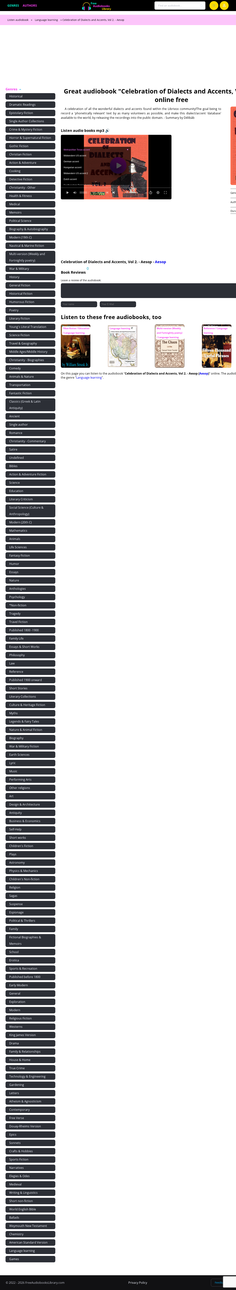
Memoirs (15, 212)
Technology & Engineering (27, 1076)
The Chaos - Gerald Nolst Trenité (168, 329)
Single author (18, 425)
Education (16, 491)
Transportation (19, 385)
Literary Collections (22, 697)
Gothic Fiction (18, 146)
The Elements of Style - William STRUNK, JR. (73, 331)
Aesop (160, 261)
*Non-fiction (17, 605)
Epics (12, 1135)
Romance (15, 433)
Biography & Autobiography (28, 229)
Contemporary (19, 1110)
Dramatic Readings (22, 105)
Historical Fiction (20, 294)
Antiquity (15, 813)
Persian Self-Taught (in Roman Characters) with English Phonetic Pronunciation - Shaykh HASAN (122, 337)
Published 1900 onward (25, 680)
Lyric (12, 763)
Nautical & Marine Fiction (26, 246)
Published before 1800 (24, 977)
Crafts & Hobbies (21, 1151)
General (14, 993)
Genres (13, 6)
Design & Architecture (24, 804)
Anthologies (17, 589)
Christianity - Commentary (27, 441)
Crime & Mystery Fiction (25, 129)
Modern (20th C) (20, 522)
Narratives (16, 1168)
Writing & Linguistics (23, 1193)
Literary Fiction (19, 318)
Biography (16, 738)
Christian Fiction (20, 154)
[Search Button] (201, 5)
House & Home (19, 1060)
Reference (16, 672)
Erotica (14, 960)
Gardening (16, 1085)
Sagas (13, 896)
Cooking (14, 171)
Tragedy (14, 614)
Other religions (19, 788)
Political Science (20, 221)
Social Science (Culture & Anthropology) (26, 510)
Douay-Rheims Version (25, 1126)
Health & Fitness (20, 196)
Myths (13, 713)
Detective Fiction (20, 179)
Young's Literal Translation (27, 327)
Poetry (13, 310)
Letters (14, 1093)
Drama (14, 1043)
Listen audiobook (17, 20)
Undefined (16, 458)
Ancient (14, 416)
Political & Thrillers (22, 921)
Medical (14, 204)
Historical (15, 96)
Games (14, 1259)
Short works (17, 838)
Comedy (15, 368)
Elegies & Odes (19, 1176)
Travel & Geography (23, 343)
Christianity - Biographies (26, 360)
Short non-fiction (21, 1201)
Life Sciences (18, 547)
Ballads (14, 1217)
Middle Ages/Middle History (28, 352)
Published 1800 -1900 (24, 630)
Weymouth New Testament (28, 1226)
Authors (30, 6)
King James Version (22, 1035)
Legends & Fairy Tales (24, 721)
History (14, 277)
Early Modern (18, 985)
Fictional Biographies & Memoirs (25, 940)
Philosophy (17, 655)
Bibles (13, 466)
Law (12, 663)
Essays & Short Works (24, 647)
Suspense (16, 904)
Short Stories (18, 688)
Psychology (17, 597)
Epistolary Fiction (21, 113)
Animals (14, 539)
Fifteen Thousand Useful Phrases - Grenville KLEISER (214, 331)
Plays (12, 854)
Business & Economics (24, 821)
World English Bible (22, 1209)
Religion (14, 887)
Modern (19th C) (20, 237)
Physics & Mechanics (23, 871)
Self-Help (15, 829)
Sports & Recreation (23, 969)
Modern (14, 1010)
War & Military (19, 269)
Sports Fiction (18, 1159)
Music (13, 771)
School (14, 952)
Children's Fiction (21, 846)
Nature (14, 580)
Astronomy (17, 862)
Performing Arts (20, 780)
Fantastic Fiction (20, 393)
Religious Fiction (20, 1018)
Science (14, 483)
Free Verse (16, 1118)
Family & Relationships (25, 1052)
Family (13, 929)
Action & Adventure (22, 163)
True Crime (17, 1068)
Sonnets (15, 1143)
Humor (14, 564)
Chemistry (16, 1234)
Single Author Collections (26, 121)
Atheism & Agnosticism (25, 1101)
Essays (13, 572)
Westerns (15, 1027)
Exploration (17, 1002)
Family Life (16, 638)
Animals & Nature (21, 377)
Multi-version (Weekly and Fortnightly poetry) (27, 257)
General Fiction (19, 285)
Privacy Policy (137, 1283)
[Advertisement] (118, 58)
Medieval (15, 1184)
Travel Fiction (18, 622)
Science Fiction (19, 335)
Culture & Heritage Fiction (27, 705)
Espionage (16, 912)
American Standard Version (28, 1242)
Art (11, 796)
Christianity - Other (22, 188)
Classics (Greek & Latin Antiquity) (25, 404)
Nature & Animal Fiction (25, 730)
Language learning (46, 20)
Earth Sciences (19, 755)
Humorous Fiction (21, 302)
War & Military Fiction (24, 746)
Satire (13, 449)
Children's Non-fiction (24, 879)
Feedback (220, 1282)
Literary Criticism (21, 499)
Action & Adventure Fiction (27, 474)
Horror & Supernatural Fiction (30, 138)
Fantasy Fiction (19, 555)
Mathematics (18, 531)
